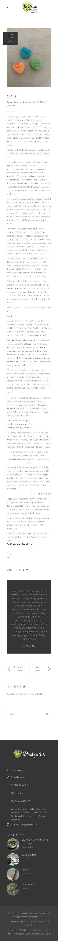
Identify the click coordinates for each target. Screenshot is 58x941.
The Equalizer (29, 854)
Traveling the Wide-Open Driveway (35, 842)
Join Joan (11, 105)
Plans (25, 869)
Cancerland (28, 884)
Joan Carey (15, 102)
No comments (28, 102)
